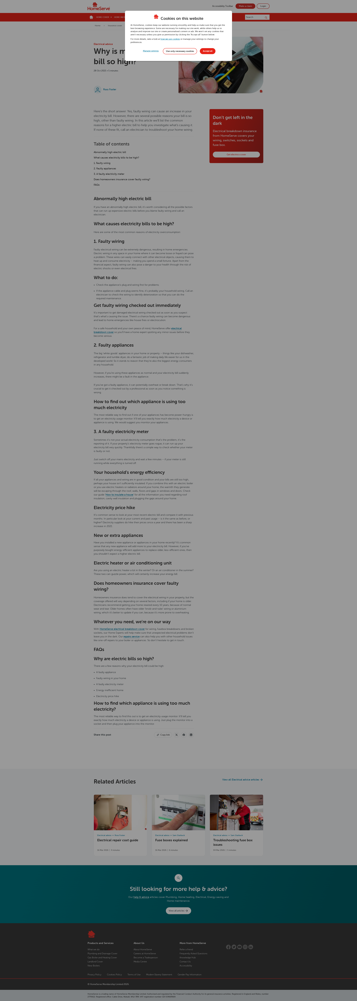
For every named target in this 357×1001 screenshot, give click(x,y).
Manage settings (151, 51)
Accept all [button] (207, 51)
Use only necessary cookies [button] (180, 51)
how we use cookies (170, 39)
